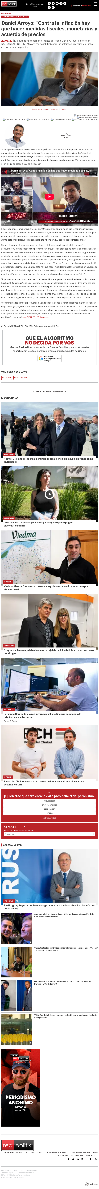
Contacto (90, 1155)
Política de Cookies (34, 1152)
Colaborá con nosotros (56, 1152)
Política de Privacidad (13, 1152)
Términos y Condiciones (79, 1152)
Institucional (77, 1155)
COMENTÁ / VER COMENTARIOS (49, 391)
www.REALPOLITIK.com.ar (35, 317)
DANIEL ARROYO (20, 378)
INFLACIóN (6, 378)
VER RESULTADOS (49, 818)
